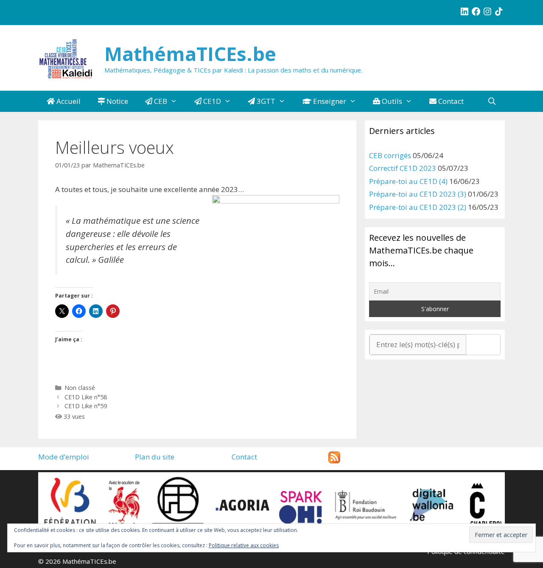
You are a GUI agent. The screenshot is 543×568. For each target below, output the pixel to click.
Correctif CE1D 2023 (402, 168)
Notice (116, 101)
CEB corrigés (390, 155)
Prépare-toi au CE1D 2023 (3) (417, 194)
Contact (450, 101)
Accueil (68, 101)
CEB (159, 101)
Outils (391, 101)
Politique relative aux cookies (244, 545)
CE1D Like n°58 (85, 397)
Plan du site (154, 457)
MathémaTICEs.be (190, 54)
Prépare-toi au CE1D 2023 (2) (417, 207)
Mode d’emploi (63, 457)
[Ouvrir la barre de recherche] (492, 101)
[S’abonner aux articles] (334, 460)
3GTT (265, 101)
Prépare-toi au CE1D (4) (408, 181)
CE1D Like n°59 (85, 406)
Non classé (79, 388)
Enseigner (328, 101)
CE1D (211, 101)
